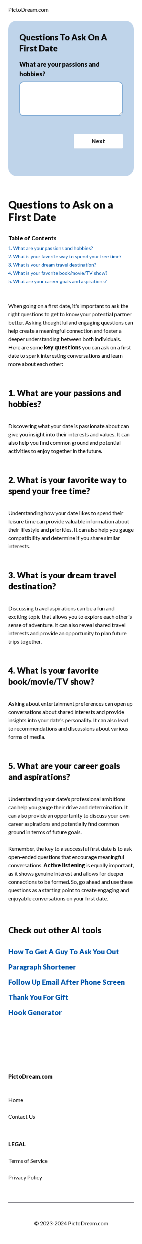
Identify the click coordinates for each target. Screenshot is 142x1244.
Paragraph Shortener (42, 967)
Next (98, 141)
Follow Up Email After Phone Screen (66, 982)
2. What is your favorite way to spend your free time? (65, 256)
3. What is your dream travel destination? (52, 265)
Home (15, 1100)
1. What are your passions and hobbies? (50, 248)
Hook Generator (35, 1012)
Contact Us (21, 1116)
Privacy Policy (25, 1177)
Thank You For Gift (38, 997)
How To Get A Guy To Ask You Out (63, 951)
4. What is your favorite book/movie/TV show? (58, 273)
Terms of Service (28, 1160)
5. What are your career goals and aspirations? (57, 281)
